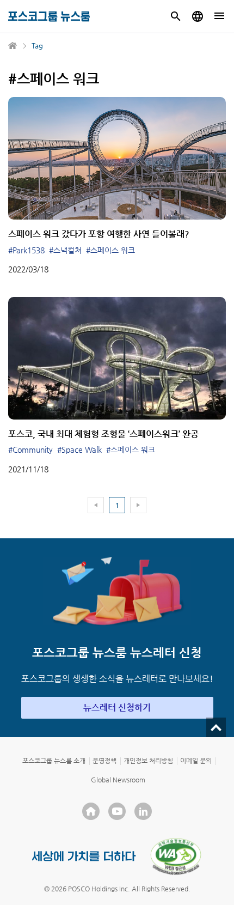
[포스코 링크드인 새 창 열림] (143, 811)
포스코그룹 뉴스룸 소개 (53, 760)
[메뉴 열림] (219, 16)
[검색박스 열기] (175, 16)
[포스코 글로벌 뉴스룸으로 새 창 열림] (197, 16)
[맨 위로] (216, 727)
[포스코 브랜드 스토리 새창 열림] (84, 856)
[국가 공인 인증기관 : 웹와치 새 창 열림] (175, 856)
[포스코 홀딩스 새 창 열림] (91, 811)
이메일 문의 (196, 760)
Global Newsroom (118, 779)
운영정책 (104, 760)
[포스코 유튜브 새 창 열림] (117, 811)
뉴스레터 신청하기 (117, 707)
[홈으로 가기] (13, 45)
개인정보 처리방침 (148, 760)
